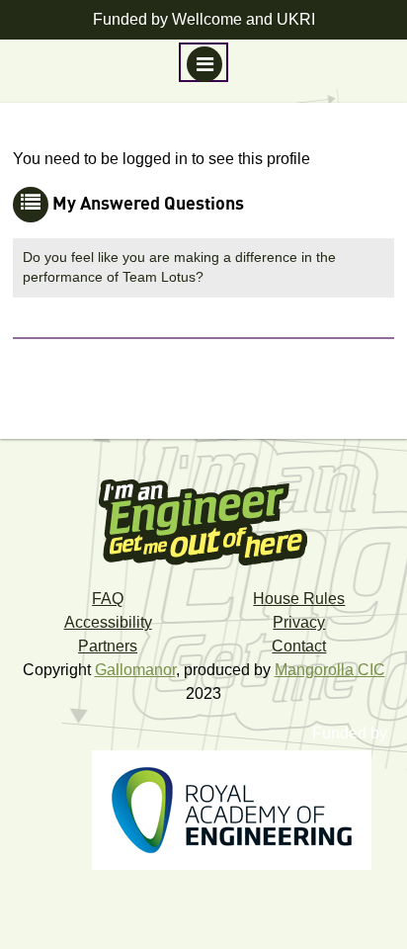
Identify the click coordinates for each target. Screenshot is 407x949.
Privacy (299, 622)
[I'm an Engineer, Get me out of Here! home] (203, 515)
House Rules (299, 598)
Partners (107, 646)
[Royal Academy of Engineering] (241, 816)
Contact (299, 646)
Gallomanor (135, 669)
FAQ (107, 598)
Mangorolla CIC (330, 669)
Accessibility (108, 622)
